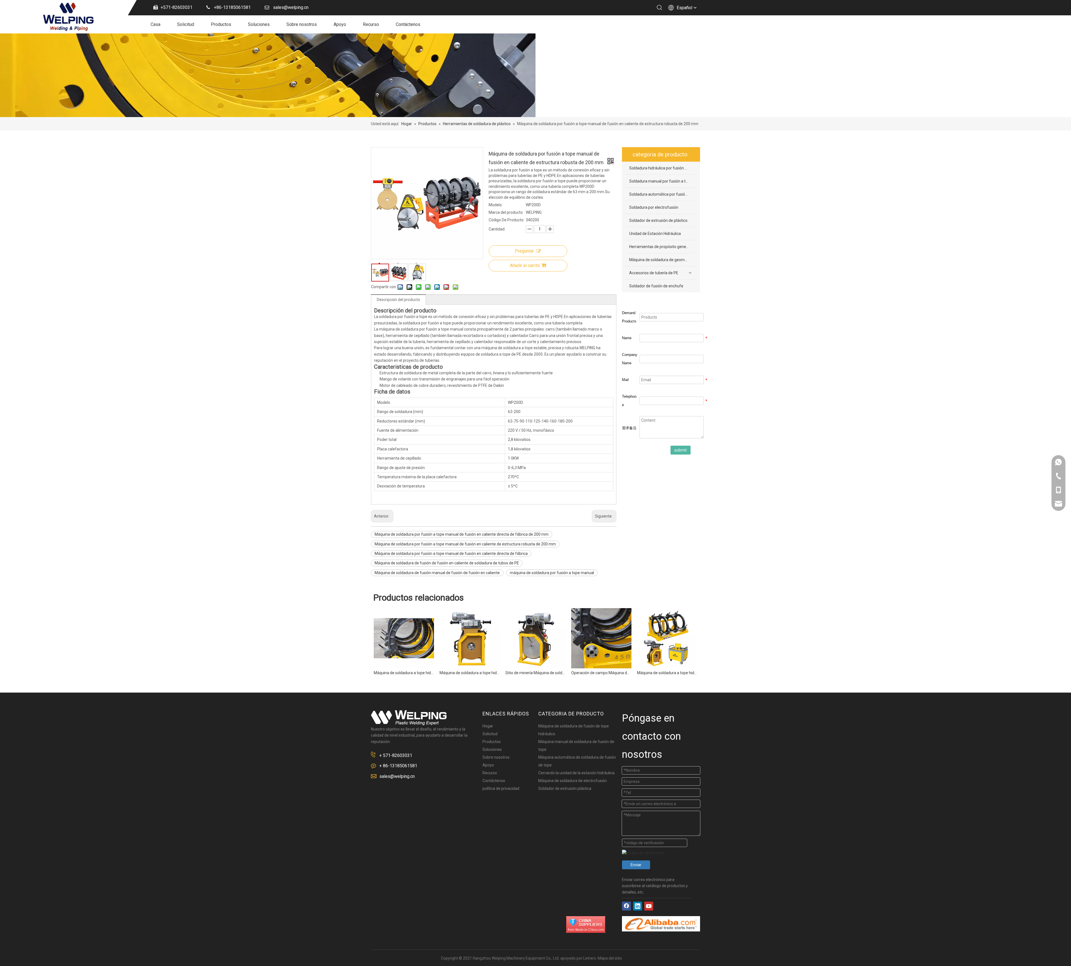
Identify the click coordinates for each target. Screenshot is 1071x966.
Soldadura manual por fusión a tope (660, 181)
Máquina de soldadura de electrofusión (572, 780)
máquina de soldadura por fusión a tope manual (552, 573)
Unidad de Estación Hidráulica (655, 233)
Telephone (629, 400)
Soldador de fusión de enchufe (656, 286)
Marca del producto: (506, 212)
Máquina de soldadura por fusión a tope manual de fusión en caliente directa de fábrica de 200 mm (462, 534)
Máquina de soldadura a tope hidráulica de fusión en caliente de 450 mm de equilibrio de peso (404, 673)
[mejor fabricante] (661, 923)
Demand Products (629, 317)
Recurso (371, 24)
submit (680, 450)
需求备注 (629, 428)
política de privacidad (501, 788)
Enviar (636, 865)
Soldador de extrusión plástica (564, 788)
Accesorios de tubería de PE (653, 273)
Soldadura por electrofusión (653, 207)
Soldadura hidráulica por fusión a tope (662, 168)
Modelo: (496, 205)
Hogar (488, 726)
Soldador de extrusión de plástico (658, 220)
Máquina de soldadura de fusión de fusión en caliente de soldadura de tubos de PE (447, 563)
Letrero (589, 958)
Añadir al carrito (525, 265)
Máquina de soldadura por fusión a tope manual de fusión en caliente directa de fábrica (451, 553)
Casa (155, 24)
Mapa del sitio (610, 958)
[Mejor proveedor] (585, 924)
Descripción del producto (398, 299)
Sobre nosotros (301, 24)
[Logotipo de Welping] (409, 717)
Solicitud (185, 24)
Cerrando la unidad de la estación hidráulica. (576, 773)
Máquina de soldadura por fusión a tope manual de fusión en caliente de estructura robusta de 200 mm (465, 544)
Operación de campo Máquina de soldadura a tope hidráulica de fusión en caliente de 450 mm (535, 673)
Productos (221, 24)
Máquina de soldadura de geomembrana (663, 260)
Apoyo (340, 24)
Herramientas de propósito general (660, 246)
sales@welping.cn (397, 776)
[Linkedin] (637, 906)
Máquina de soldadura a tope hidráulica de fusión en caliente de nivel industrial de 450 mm (601, 673)
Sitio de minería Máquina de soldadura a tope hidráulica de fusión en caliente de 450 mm (470, 673)
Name (626, 338)
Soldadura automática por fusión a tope (663, 194)
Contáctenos (408, 24)
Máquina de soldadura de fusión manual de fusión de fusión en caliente (437, 573)
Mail (625, 380)
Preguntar (524, 251)
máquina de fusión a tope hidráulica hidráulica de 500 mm (667, 673)
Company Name (629, 359)
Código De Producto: (506, 220)
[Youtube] (648, 906)
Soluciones (259, 24)
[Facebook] (626, 906)
